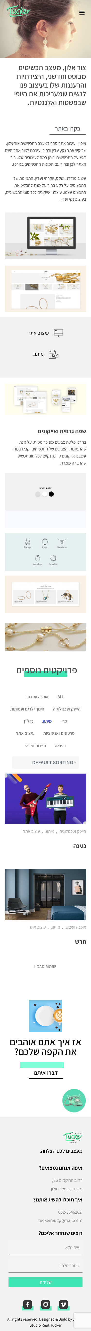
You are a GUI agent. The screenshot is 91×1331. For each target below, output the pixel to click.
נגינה (79, 845)
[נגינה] (45, 799)
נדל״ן (28, 721)
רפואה (60, 745)
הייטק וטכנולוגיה (67, 709)
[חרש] (45, 894)
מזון (63, 721)
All (61, 696)
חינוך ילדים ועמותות (27, 709)
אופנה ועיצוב (37, 696)
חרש (80, 941)
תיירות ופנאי (35, 745)
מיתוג (46, 721)
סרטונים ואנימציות (59, 733)
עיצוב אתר (25, 733)
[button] (82, 12)
